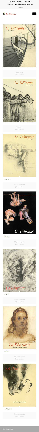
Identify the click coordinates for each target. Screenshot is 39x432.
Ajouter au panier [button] (20, 184)
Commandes (27, 1)
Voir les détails (20, 75)
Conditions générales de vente (24, 4)
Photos (19, 1)
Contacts (20, 8)
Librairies (10, 4)
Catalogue (12, 1)
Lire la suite (20, 72)
